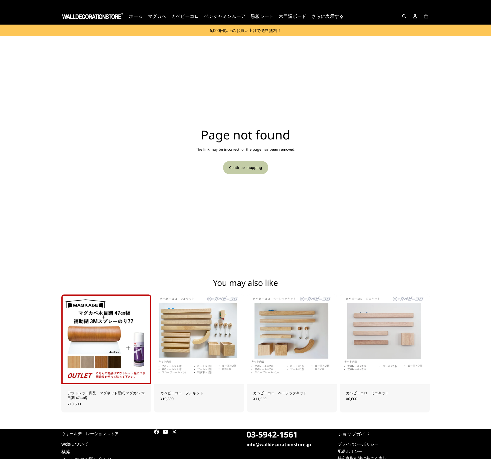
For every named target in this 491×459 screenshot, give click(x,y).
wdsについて (74, 444)
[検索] (404, 16)
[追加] (236, 376)
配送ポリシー (350, 451)
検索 (66, 452)
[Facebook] (156, 432)
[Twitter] (174, 432)
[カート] (426, 16)
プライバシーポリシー (358, 444)
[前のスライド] (69, 339)
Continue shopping (245, 167)
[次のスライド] (143, 339)
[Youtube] (165, 432)
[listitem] (327, 16)
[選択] (143, 376)
